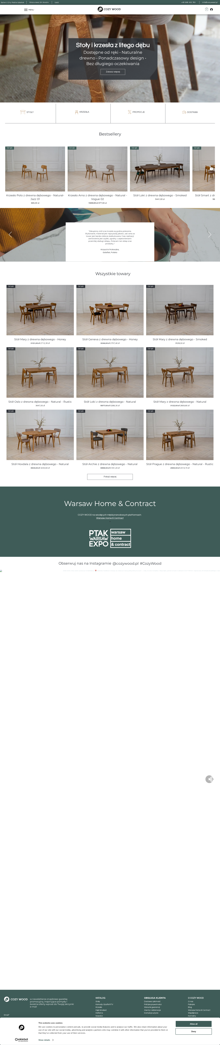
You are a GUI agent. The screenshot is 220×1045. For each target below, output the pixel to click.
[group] (110, 175)
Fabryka (191, 1004)
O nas (190, 1001)
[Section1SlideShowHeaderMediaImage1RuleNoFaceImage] (110, 255)
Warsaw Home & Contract (110, 518)
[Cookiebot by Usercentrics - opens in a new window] (21, 1040)
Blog (190, 1007)
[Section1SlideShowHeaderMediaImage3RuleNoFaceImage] (106, 255)
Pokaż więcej (110, 477)
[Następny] (211, 168)
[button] (206, 9)
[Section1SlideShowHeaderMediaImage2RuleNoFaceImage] (113, 255)
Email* (6, 1015)
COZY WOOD (112, 9)
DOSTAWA (192, 112)
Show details (44, 1040)
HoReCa (99, 1013)
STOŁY (30, 112)
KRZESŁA (84, 112)
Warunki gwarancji (152, 1007)
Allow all (193, 1024)
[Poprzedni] (10, 235)
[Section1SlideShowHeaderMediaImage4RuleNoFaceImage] (116, 255)
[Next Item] (213, 779)
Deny (193, 1031)
